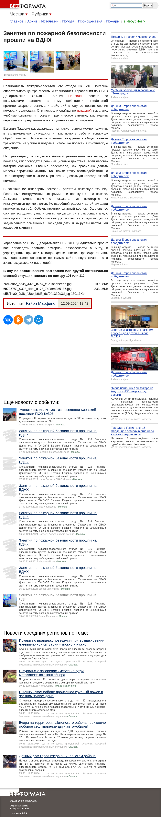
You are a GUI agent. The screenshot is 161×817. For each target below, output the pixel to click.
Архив (32, 21)
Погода (68, 21)
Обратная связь (19, 805)
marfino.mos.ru (18, 75)
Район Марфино (40, 303)
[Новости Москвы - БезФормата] (23, 5)
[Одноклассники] (18, 320)
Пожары (113, 21)
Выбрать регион (19, 808)
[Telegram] (28, 320)
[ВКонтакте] (8, 320)
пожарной (84, 110)
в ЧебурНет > (134, 21)
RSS (24, 813)
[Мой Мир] (38, 320)
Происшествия (90, 21)
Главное (16, 21)
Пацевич (75, 96)
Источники (49, 21)
